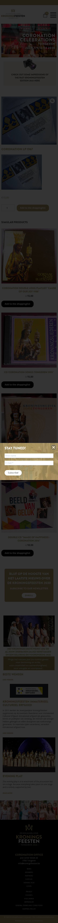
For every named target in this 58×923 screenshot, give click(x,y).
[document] (29, 461)
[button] (53, 447)
